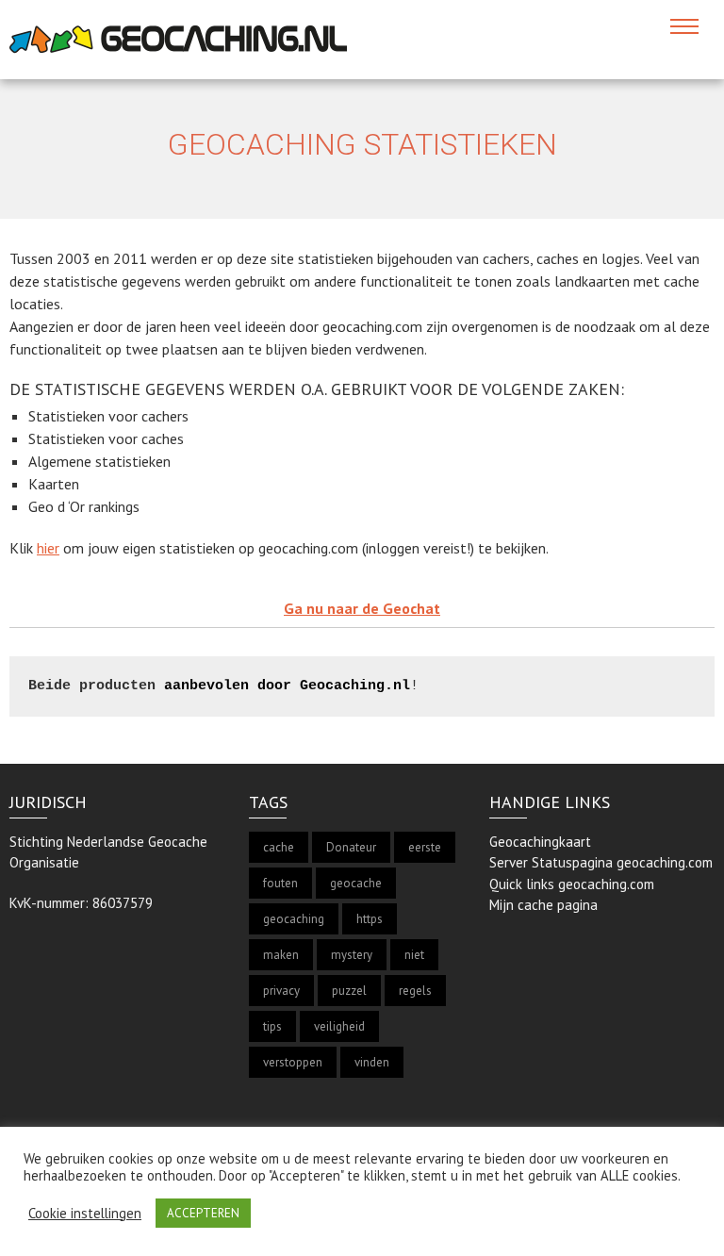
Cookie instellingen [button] (84, 1213)
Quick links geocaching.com (571, 884)
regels (415, 991)
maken (281, 955)
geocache (356, 883)
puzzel (349, 991)
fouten (280, 883)
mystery (351, 955)
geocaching (293, 919)
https (369, 919)
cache (278, 847)
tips (272, 1026)
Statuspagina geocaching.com (622, 862)
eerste (424, 847)
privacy (281, 991)
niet (414, 955)
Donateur (351, 847)
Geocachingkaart (540, 842)
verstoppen (292, 1062)
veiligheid (339, 1026)
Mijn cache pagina (543, 905)
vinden (371, 1062)
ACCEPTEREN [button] (203, 1213)
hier (48, 547)
